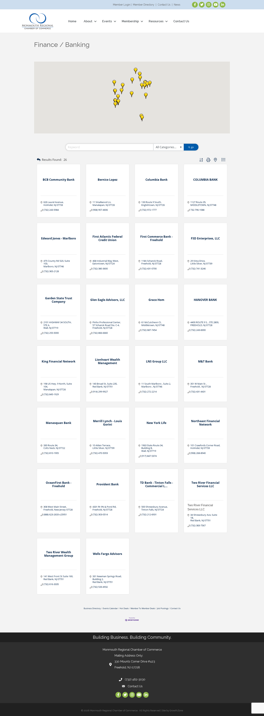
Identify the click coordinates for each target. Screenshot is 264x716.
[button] (114, 83)
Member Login (121, 4)
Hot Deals (124, 608)
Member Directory (143, 4)
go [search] (192, 147)
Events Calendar (110, 608)
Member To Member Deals (143, 608)
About (88, 21)
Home (72, 21)
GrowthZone (176, 710)
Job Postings (162, 608)
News (177, 4)
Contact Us (164, 4)
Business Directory (92, 608)
